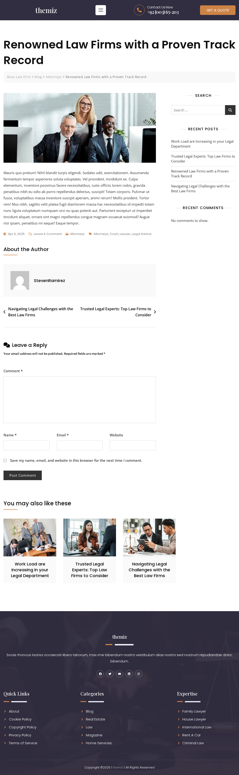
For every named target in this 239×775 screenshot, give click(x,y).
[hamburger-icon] (100, 10)
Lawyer (125, 234)
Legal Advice (141, 234)
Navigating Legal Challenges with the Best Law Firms (40, 311)
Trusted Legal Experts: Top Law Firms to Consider (115, 311)
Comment (13, 371)
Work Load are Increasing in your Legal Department (202, 143)
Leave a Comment (48, 233)
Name (10, 435)
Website (116, 435)
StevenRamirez (49, 280)
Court (114, 234)
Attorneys (77, 234)
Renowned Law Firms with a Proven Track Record (200, 173)
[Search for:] (203, 110)
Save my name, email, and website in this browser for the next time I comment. (76, 460)
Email (63, 435)
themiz (118, 767)
